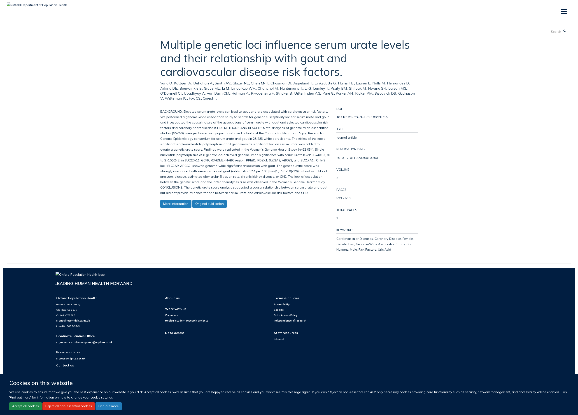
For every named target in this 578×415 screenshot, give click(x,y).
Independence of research (290, 320)
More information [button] (176, 204)
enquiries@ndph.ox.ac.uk (74, 320)
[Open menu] (563, 12)
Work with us (175, 309)
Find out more (108, 406)
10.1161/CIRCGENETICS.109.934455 (362, 117)
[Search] (564, 31)
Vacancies (171, 315)
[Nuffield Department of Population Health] (37, 3)
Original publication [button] (209, 204)
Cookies (279, 309)
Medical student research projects (186, 320)
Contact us (65, 365)
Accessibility (282, 304)
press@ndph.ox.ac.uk (72, 358)
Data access (174, 333)
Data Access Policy (286, 315)
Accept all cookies (25, 406)
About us (172, 298)
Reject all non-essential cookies (68, 406)
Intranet (279, 339)
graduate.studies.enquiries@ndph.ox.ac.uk (85, 342)
